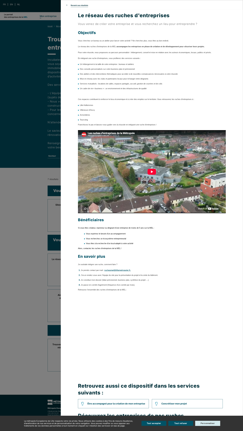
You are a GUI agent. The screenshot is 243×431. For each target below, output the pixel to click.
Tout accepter (154, 423)
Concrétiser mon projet (174, 403)
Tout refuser (180, 423)
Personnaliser (208, 423)
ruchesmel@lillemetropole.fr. (117, 270)
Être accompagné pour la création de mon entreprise (116, 403)
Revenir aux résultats (79, 5)
